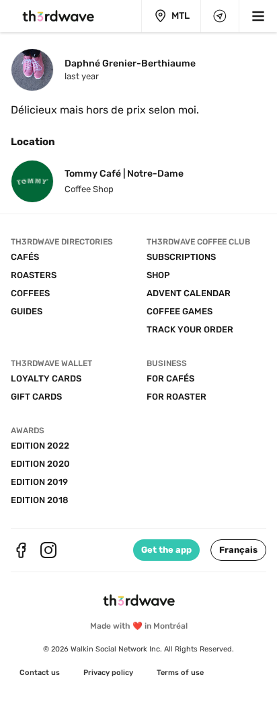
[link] (39, 673)
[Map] (220, 16)
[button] (238, 550)
